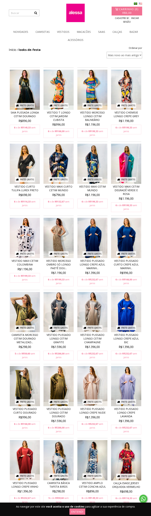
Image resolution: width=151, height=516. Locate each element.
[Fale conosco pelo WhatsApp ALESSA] (143, 499)
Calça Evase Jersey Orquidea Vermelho (126, 485)
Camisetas (43, 32)
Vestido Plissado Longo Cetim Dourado (59, 412)
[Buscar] (35, 13)
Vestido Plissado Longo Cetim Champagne (92, 338)
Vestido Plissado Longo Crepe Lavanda (126, 412)
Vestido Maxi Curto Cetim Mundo (58, 188)
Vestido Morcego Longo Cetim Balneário (92, 116)
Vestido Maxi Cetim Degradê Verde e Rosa (126, 190)
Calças (117, 32)
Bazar (133, 32)
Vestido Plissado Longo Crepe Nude (92, 410)
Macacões (84, 32)
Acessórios (75, 40)
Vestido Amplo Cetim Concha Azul (92, 484)
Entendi (77, 511)
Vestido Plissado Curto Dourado (25, 410)
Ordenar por (135, 48)
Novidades (20, 32)
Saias (101, 32)
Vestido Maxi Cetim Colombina (25, 262)
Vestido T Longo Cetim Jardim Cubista (58, 116)
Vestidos (63, 32)
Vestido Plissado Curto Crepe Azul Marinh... (126, 264)
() (128, 11)
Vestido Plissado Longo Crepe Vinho (24, 484)
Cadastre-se (122, 18)
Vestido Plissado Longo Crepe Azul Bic (126, 338)
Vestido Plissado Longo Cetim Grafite (59, 338)
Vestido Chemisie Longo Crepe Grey (126, 114)
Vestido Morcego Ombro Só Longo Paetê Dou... (58, 264)
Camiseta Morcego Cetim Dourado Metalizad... (25, 338)
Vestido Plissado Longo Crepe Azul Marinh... (92, 264)
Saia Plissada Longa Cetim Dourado (25, 114)
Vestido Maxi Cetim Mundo (92, 188)
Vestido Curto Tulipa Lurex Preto (24, 188)
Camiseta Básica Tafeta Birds (58, 484)
